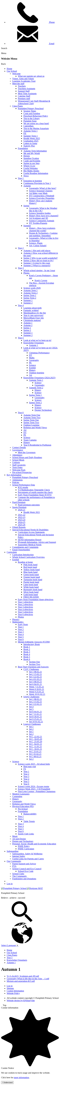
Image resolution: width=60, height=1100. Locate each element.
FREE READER (31, 597)
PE (30, 363)
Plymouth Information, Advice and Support (37, 542)
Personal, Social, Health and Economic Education (34, 844)
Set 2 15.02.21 (35, 674)
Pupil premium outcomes (29, 505)
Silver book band (31, 592)
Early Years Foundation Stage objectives (35, 599)
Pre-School (23, 809)
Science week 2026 (32, 288)
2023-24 (21, 520)
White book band (31, 587)
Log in (10, 883)
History (32, 370)
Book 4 (26, 654)
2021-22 (21, 515)
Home (9, 68)
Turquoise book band (32, 579)
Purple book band (31, 582)
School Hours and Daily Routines (27, 457)
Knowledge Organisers (33, 343)
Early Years (23, 624)
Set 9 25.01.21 (35, 719)
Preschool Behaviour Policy (35, 116)
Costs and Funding (31, 113)
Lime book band (30, 584)
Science (32, 365)
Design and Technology (22, 841)
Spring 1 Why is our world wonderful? (40, 258)
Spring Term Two (31, 422)
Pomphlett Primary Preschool (31, 108)
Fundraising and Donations (24, 878)
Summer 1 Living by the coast (36, 263)
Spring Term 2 (29, 298)
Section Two (34, 664)
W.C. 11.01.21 (35, 746)
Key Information (14, 475)
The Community (19, 876)
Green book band (31, 574)
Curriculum (12, 552)
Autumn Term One (31, 415)
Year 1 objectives (25, 602)
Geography (34, 360)
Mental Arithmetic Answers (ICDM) (34, 642)
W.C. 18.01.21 (35, 749)
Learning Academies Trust (23, 81)
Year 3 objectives (25, 607)
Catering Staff (24, 96)
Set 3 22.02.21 (35, 677)
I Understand (7, 1082)
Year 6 (21, 412)
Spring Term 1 (29, 295)
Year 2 (21, 248)
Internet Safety (18, 856)
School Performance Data (23, 485)
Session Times (29, 111)
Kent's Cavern (41, 280)
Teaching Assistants (26, 88)
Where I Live (29, 166)
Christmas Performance (39, 353)
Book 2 (26, 649)
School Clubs (18, 873)
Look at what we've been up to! (37, 340)
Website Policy (13, 993)
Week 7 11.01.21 (36, 687)
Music (15, 836)
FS (24, 769)
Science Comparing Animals (41, 220)
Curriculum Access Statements (31, 532)
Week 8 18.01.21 (36, 689)
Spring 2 (27, 330)
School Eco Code (25, 871)
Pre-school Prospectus (22, 472)
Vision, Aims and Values (23, 78)
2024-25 (21, 522)
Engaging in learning (32, 181)
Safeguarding (12, 851)
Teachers (22, 86)
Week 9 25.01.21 (36, 692)
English (32, 368)
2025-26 (21, 525)
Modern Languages (20, 794)
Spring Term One (31, 420)
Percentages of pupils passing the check (35, 492)
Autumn (27, 186)
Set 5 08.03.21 (35, 682)
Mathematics (17, 622)
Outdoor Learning (31, 425)
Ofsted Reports (19, 527)
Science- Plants (35, 243)
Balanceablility (30, 814)
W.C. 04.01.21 (35, 744)
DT (30, 355)
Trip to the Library (31, 118)
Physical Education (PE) (23, 806)
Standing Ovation (31, 158)
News (26, 176)
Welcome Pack (18, 470)
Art (30, 375)
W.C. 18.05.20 (35, 739)
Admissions (17, 480)
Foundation (23, 148)
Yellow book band (31, 569)
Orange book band (31, 577)
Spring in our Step (31, 163)
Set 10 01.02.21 (36, 721)
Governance (17, 450)
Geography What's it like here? (42, 188)
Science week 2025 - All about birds (34, 764)
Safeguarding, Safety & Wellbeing (27, 854)
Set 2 (31, 729)
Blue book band (30, 572)
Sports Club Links (26, 834)
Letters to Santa (30, 143)
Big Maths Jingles (31, 171)
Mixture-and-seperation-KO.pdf (21, 981)
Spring (26, 206)
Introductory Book (31, 644)
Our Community (14, 861)
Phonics (15, 619)
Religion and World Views (35, 427)
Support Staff (24, 91)
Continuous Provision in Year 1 (37, 183)
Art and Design (19, 839)
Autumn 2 (27, 325)
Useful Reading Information (35, 173)
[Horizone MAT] (35, 888)
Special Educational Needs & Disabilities (30, 530)
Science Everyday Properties (41, 198)
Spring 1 (27, 328)
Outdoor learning (36, 373)
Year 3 (21, 268)
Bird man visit (29, 766)
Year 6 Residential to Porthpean (37, 445)
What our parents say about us (31, 76)
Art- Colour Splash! (37, 245)
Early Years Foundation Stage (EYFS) (34, 495)
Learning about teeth (32, 308)
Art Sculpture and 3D (38, 218)
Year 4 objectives (25, 609)
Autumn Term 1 (30, 131)
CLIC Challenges (31, 669)
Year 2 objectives (25, 604)
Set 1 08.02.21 (35, 672)
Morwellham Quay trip (33, 318)
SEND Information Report (29, 540)
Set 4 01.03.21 (35, 679)
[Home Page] (14, 888)
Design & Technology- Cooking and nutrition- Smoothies (43, 234)
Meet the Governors (26, 452)
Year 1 (21, 178)
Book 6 (26, 659)
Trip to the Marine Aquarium (36, 128)
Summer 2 (28, 303)
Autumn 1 (27, 323)
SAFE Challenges (31, 697)
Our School (12, 71)
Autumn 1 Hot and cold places (36, 250)
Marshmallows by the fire (34, 313)
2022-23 (21, 517)
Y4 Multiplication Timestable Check (34, 490)
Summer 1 (28, 300)
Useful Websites (30, 168)
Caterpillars (28, 126)
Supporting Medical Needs (29, 544)
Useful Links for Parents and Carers (28, 859)
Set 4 (31, 707)
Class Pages (17, 106)
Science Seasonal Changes (40, 191)
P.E (24, 133)
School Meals (18, 460)
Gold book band (30, 594)
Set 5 (31, 709)
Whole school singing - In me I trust (39, 270)
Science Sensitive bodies (40, 213)
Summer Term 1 (30, 136)
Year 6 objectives (25, 614)
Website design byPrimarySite (21, 1000)
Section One (34, 662)
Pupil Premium (18, 502)
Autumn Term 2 (30, 293)
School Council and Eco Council (26, 869)
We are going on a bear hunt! (36, 123)
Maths (31, 358)
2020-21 (21, 510)
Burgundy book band (32, 589)
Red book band (30, 567)
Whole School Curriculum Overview (28, 557)
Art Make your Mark (38, 193)
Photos (26, 273)
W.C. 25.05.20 (35, 741)
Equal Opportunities (21, 549)
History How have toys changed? (43, 215)
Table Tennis (29, 821)
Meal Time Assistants (27, 93)
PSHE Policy (24, 846)
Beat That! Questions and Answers (33, 667)
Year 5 (21, 338)
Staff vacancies (19, 465)
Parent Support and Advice (24, 864)
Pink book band (30, 564)
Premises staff (24, 98)
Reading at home (25, 562)
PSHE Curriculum (26, 849)
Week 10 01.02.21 (37, 694)
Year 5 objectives (25, 612)
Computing (17, 796)
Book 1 (26, 647)
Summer (27, 225)
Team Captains (30, 440)
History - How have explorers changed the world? (42, 229)
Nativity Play (29, 146)
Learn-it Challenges (32, 724)
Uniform (16, 462)
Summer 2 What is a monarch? (37, 265)
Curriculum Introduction (23, 554)
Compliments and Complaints (25, 547)
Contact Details (19, 447)
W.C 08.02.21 (35, 756)
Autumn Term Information (35, 151)
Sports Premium (19, 507)
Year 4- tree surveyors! (33, 315)
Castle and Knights (31, 161)
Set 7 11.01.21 (35, 714)
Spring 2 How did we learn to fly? (38, 260)
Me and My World (31, 153)
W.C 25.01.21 (35, 751)
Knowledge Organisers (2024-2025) (39, 377)
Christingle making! (32, 320)
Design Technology (43, 410)
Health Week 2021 (31, 512)
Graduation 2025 (30, 141)
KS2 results (23, 487)
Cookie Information (15, 991)
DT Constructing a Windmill (41, 196)
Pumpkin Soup (30, 121)
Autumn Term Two (31, 417)
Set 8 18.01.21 (35, 716)
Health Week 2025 (31, 138)
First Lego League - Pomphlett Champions (36, 791)
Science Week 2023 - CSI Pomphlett (34, 789)
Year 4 (21, 305)
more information (21, 1077)
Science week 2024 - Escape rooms (33, 786)
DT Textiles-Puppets (38, 223)
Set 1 (31, 726)
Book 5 (26, 657)
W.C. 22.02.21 (35, 736)
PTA (14, 866)
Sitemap (10, 988)
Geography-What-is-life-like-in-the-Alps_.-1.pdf (28, 978)
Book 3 (26, 652)
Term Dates (17, 467)
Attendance (17, 455)
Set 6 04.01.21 (35, 684)
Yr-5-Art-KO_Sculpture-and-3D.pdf (23, 976)
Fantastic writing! (31, 310)
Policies (15, 482)
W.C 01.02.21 (35, 754)
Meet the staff (18, 83)
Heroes (26, 156)
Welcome (16, 73)
